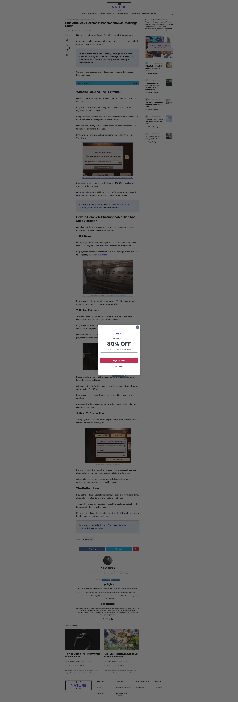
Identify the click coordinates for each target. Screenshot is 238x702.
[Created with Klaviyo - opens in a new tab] (119, 376)
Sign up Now (119, 360)
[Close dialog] (137, 327)
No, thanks (119, 367)
